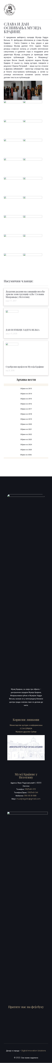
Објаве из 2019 (26, 419)
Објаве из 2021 (26, 429)
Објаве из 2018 (26, 414)
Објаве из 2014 (26, 394)
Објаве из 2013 (26, 388)
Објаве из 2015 (26, 399)
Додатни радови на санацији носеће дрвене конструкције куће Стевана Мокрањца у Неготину (25, 294)
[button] (46, 9)
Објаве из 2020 (26, 424)
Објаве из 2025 (26, 450)
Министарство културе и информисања (26, 725)
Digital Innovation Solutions (33, 1050)
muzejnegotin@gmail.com (28, 799)
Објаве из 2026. (26, 455)
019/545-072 (30, 789)
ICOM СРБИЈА (26, 728)
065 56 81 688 (30, 795)
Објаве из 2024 (26, 444)
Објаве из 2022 (26, 434)
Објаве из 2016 (26, 404)
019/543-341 (33, 792)
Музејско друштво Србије (26, 731)
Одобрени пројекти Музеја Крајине (25, 366)
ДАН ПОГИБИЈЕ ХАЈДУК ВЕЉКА (22, 329)
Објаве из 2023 (26, 439)
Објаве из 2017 (26, 409)
